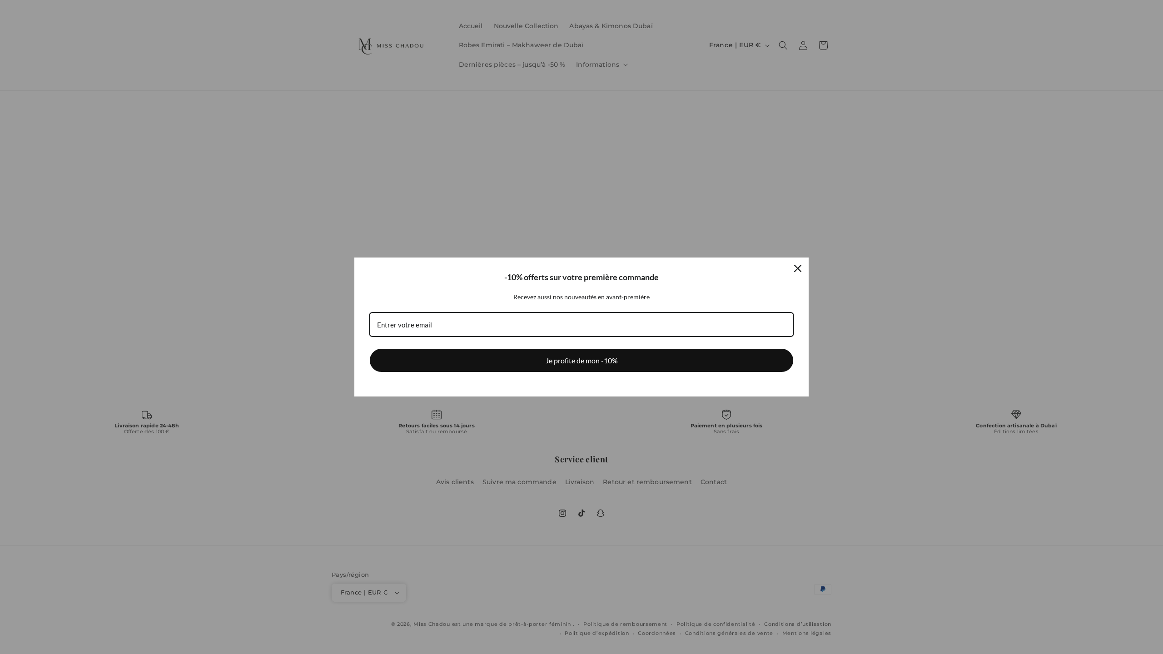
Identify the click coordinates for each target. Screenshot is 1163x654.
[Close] (798, 268)
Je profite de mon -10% (582, 360)
